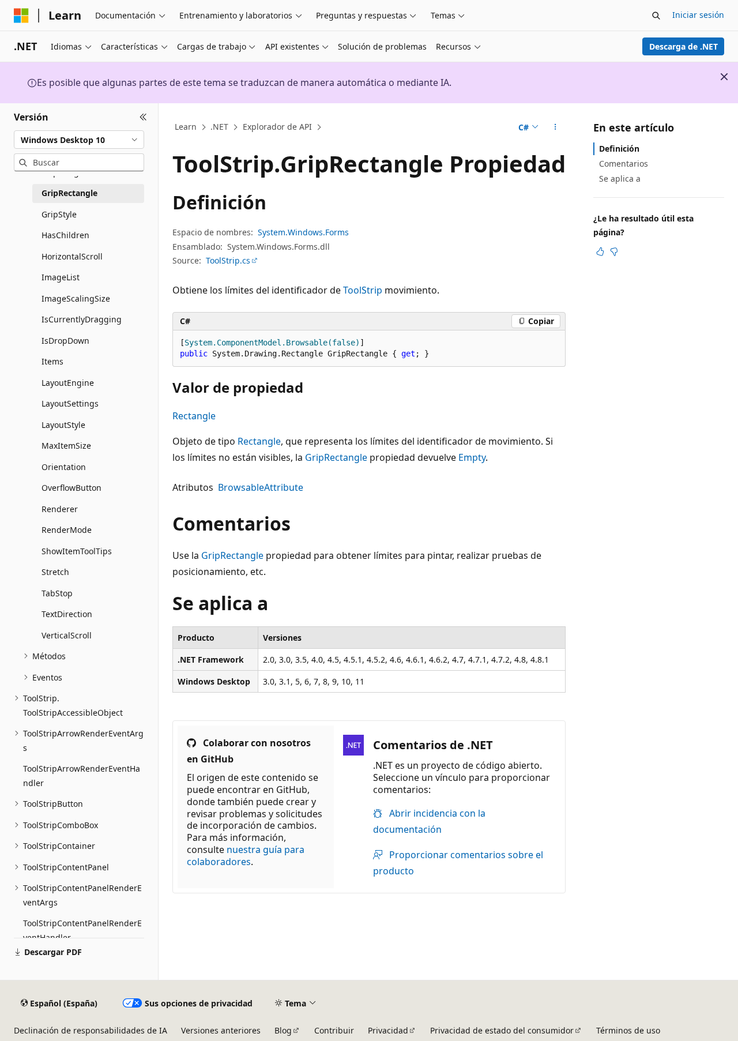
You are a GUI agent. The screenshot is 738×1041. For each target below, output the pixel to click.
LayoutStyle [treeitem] (63, 424)
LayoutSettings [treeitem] (70, 403)
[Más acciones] (555, 127)
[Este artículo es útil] (600, 251)
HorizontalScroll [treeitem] (72, 256)
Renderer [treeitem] (60, 508)
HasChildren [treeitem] (65, 235)
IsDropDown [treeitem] (65, 340)
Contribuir (334, 1030)
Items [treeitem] (52, 361)
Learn (186, 126)
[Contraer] (143, 117)
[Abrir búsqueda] (656, 15)
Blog (283, 1030)
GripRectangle (336, 457)
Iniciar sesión (698, 14)
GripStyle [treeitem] (59, 214)
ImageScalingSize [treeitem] (76, 298)
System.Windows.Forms (303, 232)
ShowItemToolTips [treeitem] (77, 551)
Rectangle (194, 415)
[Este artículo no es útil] (614, 251)
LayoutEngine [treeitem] (68, 382)
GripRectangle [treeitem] (69, 192)
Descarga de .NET (683, 46)
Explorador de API (277, 126)
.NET (219, 126)
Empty (471, 457)
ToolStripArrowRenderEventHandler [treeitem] (81, 775)
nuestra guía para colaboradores (245, 855)
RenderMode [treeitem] (67, 529)
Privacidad (388, 1030)
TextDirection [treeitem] (67, 613)
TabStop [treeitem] (57, 593)
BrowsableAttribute (260, 487)
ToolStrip (362, 290)
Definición (619, 148)
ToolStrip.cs (228, 260)
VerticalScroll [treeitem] (67, 635)
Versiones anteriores (221, 1030)
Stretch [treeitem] (55, 571)
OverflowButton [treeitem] (71, 487)
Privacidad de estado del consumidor (502, 1030)
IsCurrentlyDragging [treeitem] (82, 319)
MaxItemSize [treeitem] (66, 445)
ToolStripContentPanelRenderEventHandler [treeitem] (82, 930)
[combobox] (79, 139)
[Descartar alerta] (724, 76)
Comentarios (623, 163)
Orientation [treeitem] (64, 466)
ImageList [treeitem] (61, 277)
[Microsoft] (21, 15)
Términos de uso (628, 1030)
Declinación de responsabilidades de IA (90, 1030)
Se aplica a (620, 178)
